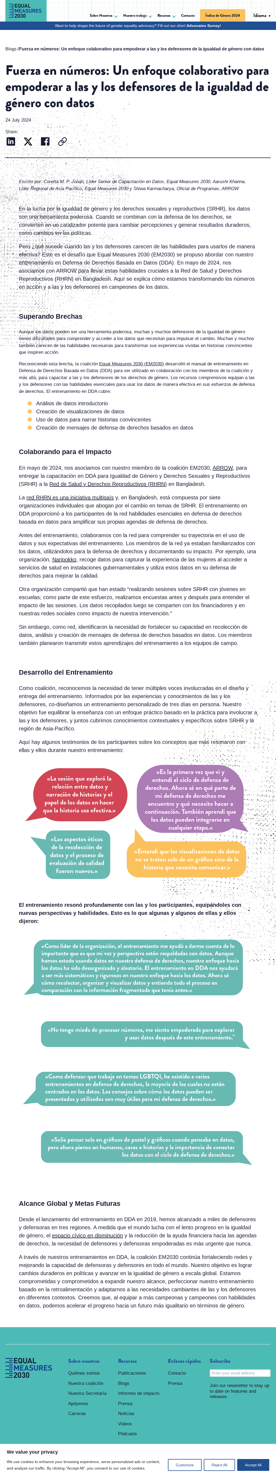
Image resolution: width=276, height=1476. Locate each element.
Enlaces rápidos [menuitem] (184, 1361)
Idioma (260, 15)
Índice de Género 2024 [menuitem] (222, 15)
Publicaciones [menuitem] (132, 1373)
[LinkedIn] (10, 142)
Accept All (253, 1465)
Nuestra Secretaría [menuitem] (87, 1393)
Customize (185, 1465)
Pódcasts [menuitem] (127, 1433)
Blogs (10, 49)
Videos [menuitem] (125, 1423)
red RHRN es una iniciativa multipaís (70, 497)
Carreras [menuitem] (77, 1413)
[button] (104, 16)
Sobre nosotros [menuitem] (83, 1361)
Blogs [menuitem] (123, 1383)
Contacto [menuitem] (188, 15)
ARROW (223, 468)
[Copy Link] (62, 142)
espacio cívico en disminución (87, 1235)
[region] (138, 1460)
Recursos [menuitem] (127, 1361)
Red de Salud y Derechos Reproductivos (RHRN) (108, 484)
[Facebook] (45, 142)
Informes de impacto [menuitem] (138, 1393)
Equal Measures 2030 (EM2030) (131, 363)
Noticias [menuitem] (126, 1413)
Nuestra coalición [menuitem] (85, 1383)
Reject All (219, 1465)
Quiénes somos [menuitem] (84, 1373)
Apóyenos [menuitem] (78, 1403)
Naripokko (64, 559)
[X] (28, 142)
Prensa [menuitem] (125, 1403)
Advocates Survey (203, 25)
